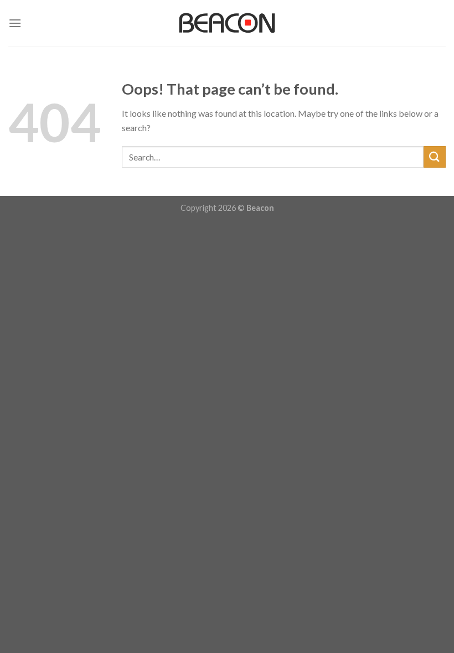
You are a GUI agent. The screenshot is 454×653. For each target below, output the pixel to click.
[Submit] (435, 157)
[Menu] (15, 23)
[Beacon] (227, 23)
